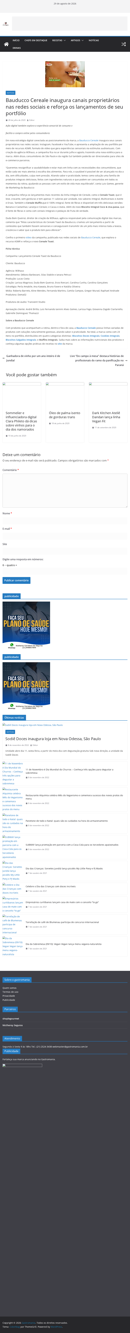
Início (16, 40)
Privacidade (9, 995)
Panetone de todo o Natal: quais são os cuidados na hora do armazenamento (67, 820)
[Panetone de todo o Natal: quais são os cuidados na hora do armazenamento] (13, 823)
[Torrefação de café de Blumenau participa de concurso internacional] (13, 924)
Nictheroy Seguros (13, 1025)
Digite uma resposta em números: (23, 559)
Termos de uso (10, 991)
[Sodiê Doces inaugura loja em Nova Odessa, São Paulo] (65, 725)
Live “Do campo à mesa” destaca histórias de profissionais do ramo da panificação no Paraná (97, 360)
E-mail (7, 528)
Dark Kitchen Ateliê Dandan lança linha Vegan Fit (106, 417)
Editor (32, 120)
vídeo (28, 237)
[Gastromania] (6, 44)
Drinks (17, 47)
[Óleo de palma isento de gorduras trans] (65, 384)
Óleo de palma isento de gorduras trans (64, 415)
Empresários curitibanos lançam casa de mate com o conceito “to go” (62, 902)
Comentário (11, 470)
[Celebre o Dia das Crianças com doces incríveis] (13, 889)
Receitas (57, 40)
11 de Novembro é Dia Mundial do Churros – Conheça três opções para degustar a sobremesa (69, 771)
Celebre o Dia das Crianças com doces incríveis (51, 886)
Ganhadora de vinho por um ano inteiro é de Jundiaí (33, 358)
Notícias (94, 40)
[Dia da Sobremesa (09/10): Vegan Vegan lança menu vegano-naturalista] (13, 946)
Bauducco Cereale (88, 140)
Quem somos (9, 987)
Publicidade (9, 999)
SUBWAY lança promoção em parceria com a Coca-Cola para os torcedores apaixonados (72, 844)
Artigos (75, 40)
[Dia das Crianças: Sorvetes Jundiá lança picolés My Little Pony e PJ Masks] (13, 871)
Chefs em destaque (36, 40)
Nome (7, 513)
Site (5, 544)
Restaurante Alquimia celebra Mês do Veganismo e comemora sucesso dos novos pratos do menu (74, 797)
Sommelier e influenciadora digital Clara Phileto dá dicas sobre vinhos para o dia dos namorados (21, 421)
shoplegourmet (11, 1018)
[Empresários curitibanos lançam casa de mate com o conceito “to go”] (13, 905)
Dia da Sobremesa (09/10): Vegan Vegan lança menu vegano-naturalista (63, 944)
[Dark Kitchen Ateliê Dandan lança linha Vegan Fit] (108, 384)
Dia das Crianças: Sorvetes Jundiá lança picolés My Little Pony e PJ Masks (64, 868)
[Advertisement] (69, 23)
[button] (64, 40)
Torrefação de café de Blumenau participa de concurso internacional (62, 922)
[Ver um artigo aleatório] (123, 44)
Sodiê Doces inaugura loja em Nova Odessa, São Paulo (53, 738)
